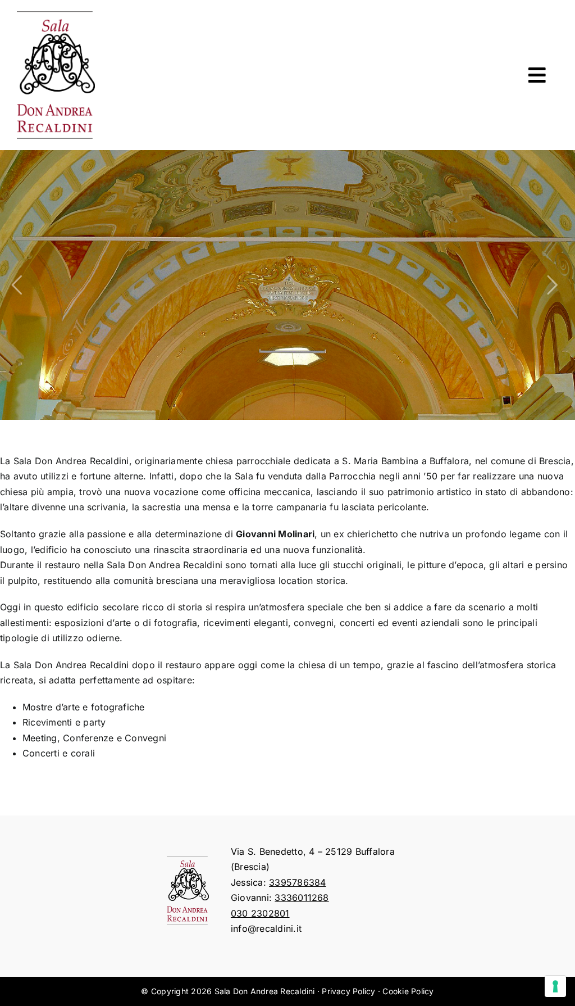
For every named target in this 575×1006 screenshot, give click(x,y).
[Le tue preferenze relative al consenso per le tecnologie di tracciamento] (555, 986)
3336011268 (301, 897)
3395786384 (297, 882)
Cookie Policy (407, 991)
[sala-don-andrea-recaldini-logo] (56, 15)
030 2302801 (260, 913)
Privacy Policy (348, 991)
